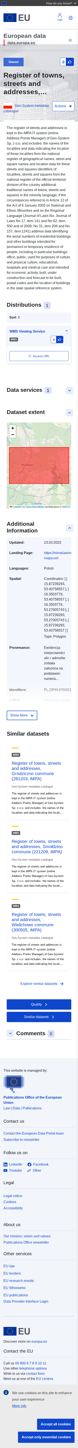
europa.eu (39, 1341)
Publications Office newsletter (26, 1242)
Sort (12, 317)
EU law (9, 1266)
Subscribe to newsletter (21, 1139)
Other (37, 1170)
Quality (36, 1004)
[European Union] (37, 1331)
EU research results (18, 1281)
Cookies (9, 1202)
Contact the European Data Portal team (33, 1133)
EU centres (44, 1379)
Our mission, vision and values (26, 1236)
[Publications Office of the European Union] (37, 1083)
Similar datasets (36, 1017)
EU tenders (12, 1273)
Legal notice (12, 1196)
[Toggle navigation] (70, 40)
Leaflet (16, 506)
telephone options (33, 1368)
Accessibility (13, 1208)
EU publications (15, 1295)
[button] (62, 3)
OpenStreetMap (35, 506)
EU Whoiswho (14, 1288)
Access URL (41, 356)
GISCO (66, 506)
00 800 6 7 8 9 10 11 (30, 1363)
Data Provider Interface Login (25, 1301)
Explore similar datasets (42, 983)
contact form (35, 1373)
